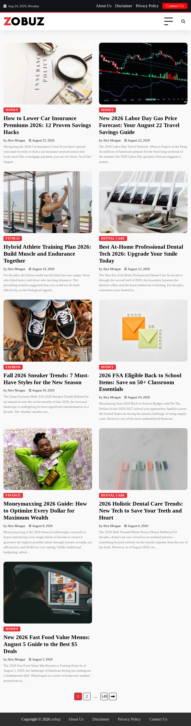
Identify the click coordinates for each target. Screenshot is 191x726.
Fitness (12, 238)
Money (11, 110)
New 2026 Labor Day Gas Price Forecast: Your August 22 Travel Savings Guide (139, 125)
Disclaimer (123, 6)
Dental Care (113, 238)
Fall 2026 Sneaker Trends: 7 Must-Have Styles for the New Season (46, 378)
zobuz (56, 719)
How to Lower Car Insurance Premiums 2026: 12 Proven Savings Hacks (47, 125)
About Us (103, 6)
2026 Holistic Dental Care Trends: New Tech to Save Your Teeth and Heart (141, 510)
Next (113, 696)
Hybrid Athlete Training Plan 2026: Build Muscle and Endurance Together (47, 253)
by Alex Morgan (14, 140)
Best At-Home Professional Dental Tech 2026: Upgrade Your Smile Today (141, 253)
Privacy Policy (147, 6)
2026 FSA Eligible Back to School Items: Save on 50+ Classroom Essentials (140, 382)
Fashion (13, 367)
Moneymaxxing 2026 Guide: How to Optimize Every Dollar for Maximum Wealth (45, 510)
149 (104, 696)
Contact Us (175, 6)
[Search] (183, 21)
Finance (13, 495)
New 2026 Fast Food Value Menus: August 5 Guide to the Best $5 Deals (46, 644)
